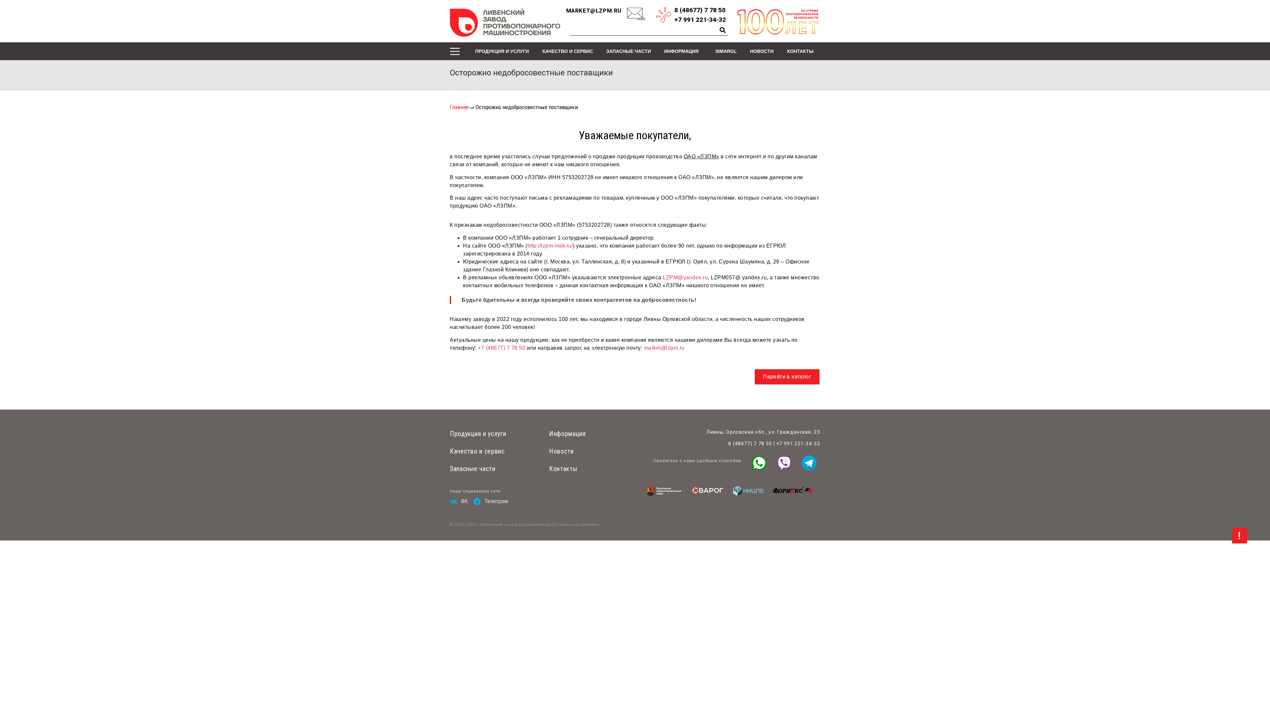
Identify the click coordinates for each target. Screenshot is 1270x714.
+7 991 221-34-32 (798, 443)
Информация (681, 51)
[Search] (722, 30)
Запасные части (628, 51)
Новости (762, 51)
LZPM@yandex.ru (685, 277)
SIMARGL (726, 51)
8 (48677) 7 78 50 (750, 443)
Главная (459, 107)
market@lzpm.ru (594, 10)
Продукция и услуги (502, 51)
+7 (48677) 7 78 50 (501, 348)
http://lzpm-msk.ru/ (550, 246)
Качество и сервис (567, 51)
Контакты (800, 51)
